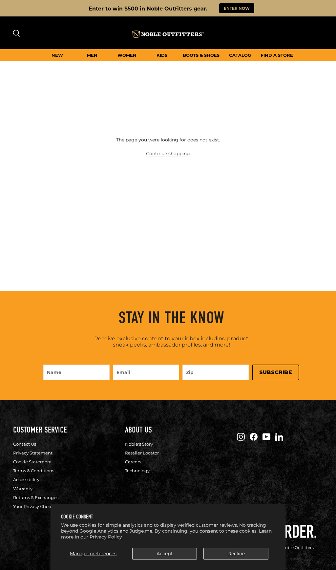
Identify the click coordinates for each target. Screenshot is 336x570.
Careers (133, 461)
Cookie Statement (32, 461)
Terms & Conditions (33, 470)
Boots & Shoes (201, 55)
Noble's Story (139, 444)
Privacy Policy (106, 537)
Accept (165, 554)
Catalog (240, 55)
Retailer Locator (142, 452)
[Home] (168, 34)
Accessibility (26, 479)
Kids (162, 55)
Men (92, 55)
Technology (137, 470)
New (57, 55)
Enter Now (237, 8)
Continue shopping (168, 154)
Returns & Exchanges (35, 497)
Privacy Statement (32, 452)
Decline (236, 554)
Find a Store (277, 55)
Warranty (22, 488)
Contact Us (24, 444)
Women (126, 55)
